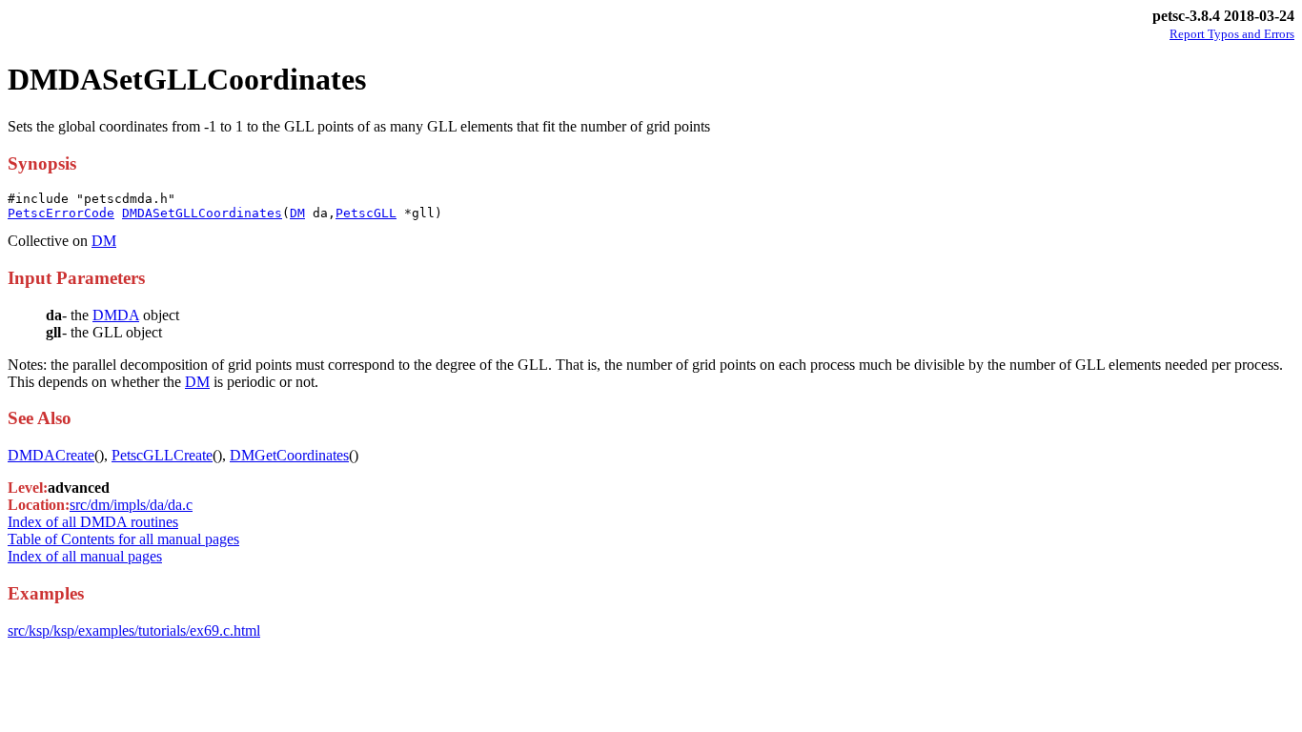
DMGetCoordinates (289, 455)
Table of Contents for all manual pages (123, 539)
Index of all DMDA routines (93, 522)
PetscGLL (366, 213)
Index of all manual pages (85, 556)
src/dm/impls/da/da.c (131, 505)
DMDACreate (51, 455)
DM (297, 213)
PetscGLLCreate (162, 455)
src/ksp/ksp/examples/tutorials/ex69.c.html (134, 630)
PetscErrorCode (61, 213)
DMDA (115, 315)
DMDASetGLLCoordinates (202, 213)
